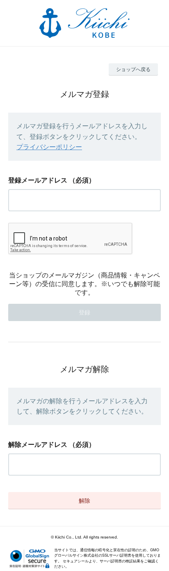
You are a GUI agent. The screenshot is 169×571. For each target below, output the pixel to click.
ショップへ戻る (133, 69)
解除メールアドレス (37, 444)
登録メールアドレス (37, 180)
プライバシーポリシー (49, 146)
